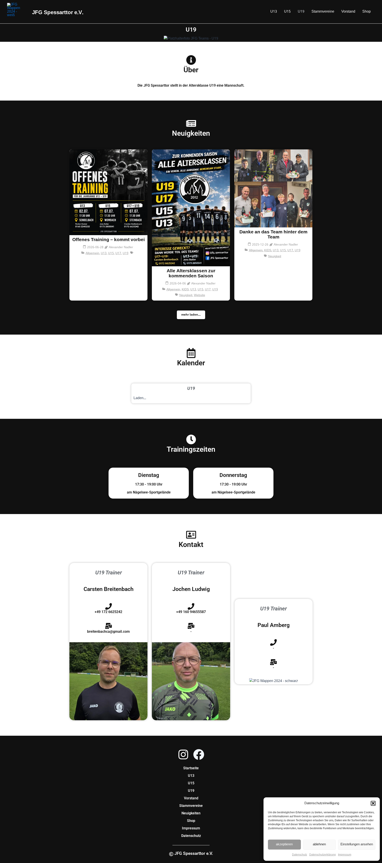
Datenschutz (299, 855)
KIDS (186, 289)
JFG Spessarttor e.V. (29, 11)
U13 (273, 12)
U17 (118, 253)
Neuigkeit (186, 295)
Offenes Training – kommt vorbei (108, 239)
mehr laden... (191, 314)
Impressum (344, 855)
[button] (373, 803)
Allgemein (93, 253)
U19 (301, 12)
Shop (366, 12)
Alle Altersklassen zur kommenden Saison (191, 274)
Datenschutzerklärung (322, 855)
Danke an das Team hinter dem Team (273, 235)
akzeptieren (284, 844)
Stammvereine (322, 12)
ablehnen (319, 844)
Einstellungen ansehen (356, 844)
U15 (287, 12)
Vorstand (348, 12)
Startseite (191, 768)
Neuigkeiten (191, 813)
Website (199, 295)
